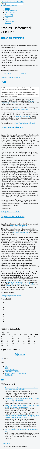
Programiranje (9, 16)
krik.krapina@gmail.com (23, 116)
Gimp (8, 286)
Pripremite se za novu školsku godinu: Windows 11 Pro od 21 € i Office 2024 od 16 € (22, 399)
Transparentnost (9, 21)
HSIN (6, 368)
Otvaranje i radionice (12, 127)
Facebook (8, 23)
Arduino (17, 284)
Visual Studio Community (14, 282)
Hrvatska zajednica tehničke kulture (16, 373)
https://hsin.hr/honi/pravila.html (25, 123)
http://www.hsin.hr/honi (20, 109)
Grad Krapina (9, 375)
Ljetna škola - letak (10, 12)
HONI (3, 81)
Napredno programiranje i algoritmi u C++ (18, 102)
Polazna (7, 9)
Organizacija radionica (12, 216)
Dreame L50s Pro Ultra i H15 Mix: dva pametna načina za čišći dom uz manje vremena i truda (22, 406)
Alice (12, 284)
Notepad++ (24, 284)
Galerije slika (9, 14)
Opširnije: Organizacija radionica (11, 296)
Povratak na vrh (5, 443)
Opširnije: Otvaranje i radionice (10, 212)
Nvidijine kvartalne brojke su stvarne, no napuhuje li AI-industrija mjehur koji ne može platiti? (22, 416)
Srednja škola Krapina (11, 370)
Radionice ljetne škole (11, 10)
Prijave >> (20, 354)
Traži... (3, 4)
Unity (28, 282)
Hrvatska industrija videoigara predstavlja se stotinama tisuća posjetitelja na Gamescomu (21, 388)
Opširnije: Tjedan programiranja (10, 77)
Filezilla (31, 284)
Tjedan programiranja (12, 37)
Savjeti (7, 17)
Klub (6, 19)
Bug (3, 379)
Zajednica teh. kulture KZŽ (13, 371)
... (5, 321)
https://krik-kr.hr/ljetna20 (18, 226)
